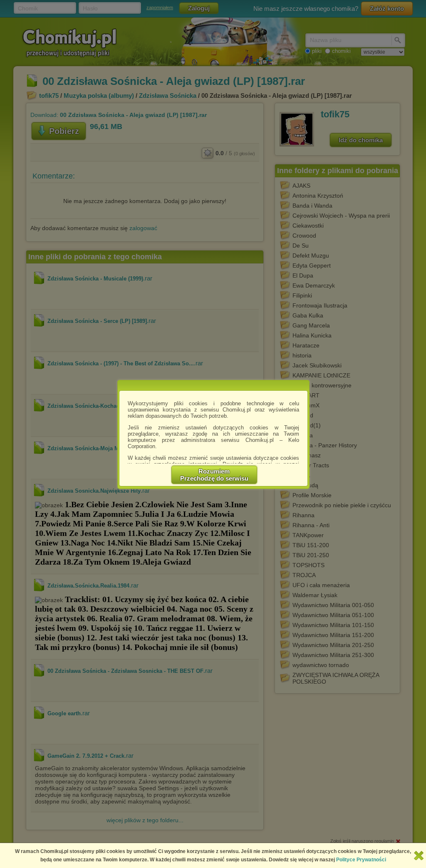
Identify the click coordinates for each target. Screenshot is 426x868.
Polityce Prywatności (361, 860)
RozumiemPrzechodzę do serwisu (214, 475)
